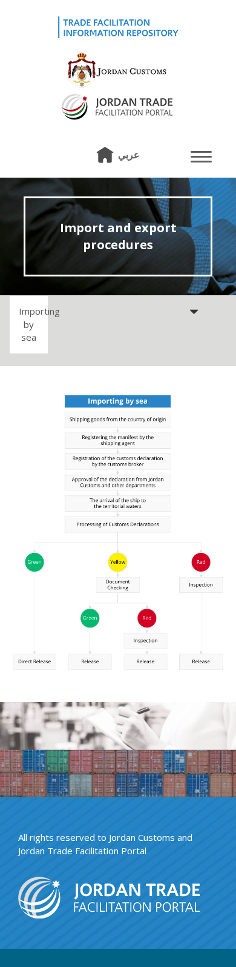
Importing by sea (33, 324)
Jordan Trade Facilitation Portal (82, 851)
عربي (129, 154)
